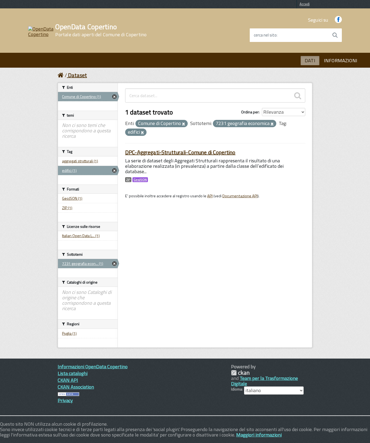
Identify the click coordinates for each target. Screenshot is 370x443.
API (210, 196)
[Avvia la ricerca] (335, 35)
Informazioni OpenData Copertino (93, 366)
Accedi (305, 4)
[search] (297, 95)
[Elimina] (183, 124)
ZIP (128, 179)
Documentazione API (240, 196)
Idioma (236, 389)
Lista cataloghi (72, 373)
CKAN (240, 373)
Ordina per (250, 112)
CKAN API (68, 380)
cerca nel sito (265, 35)
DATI (310, 60)
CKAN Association (76, 387)
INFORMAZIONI (340, 60)
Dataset (77, 75)
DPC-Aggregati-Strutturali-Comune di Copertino (180, 152)
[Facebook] (338, 20)
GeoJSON (140, 179)
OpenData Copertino (101, 30)
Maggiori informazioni (259, 434)
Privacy (65, 400)
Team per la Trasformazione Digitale (264, 381)
